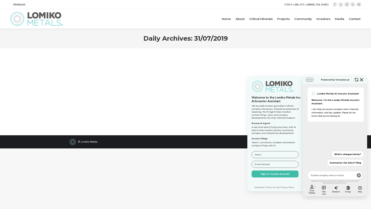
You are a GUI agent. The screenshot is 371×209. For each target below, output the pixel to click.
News (84, 104)
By (100, 104)
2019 (77, 104)
